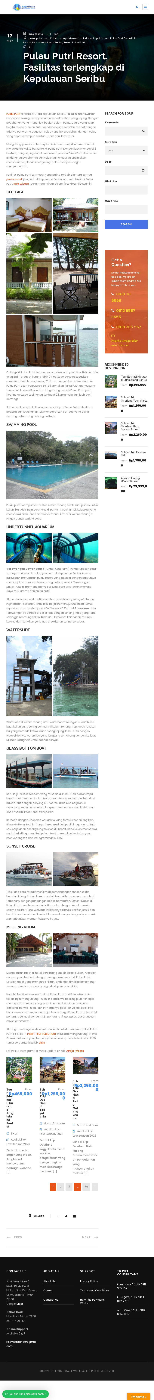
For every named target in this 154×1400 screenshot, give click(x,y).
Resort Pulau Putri (74, 42)
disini (42, 1042)
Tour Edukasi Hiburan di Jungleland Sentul (134, 378)
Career (47, 1290)
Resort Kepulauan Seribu (47, 42)
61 (86, 1186)
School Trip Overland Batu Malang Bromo (76, 1099)
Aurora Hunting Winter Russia (130, 480)
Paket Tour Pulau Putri (41, 1034)
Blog (55, 34)
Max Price (111, 201)
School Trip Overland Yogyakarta (43, 1103)
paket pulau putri (39, 38)
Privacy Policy (89, 1281)
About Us (49, 1281)
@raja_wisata (75, 1051)
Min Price (111, 181)
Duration (111, 142)
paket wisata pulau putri (94, 38)
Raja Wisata (36, 34)
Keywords (112, 122)
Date (108, 162)
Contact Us (50, 1300)
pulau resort (14, 179)
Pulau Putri (116, 38)
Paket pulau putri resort (64, 38)
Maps (20, 1304)
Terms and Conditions (94, 1290)
